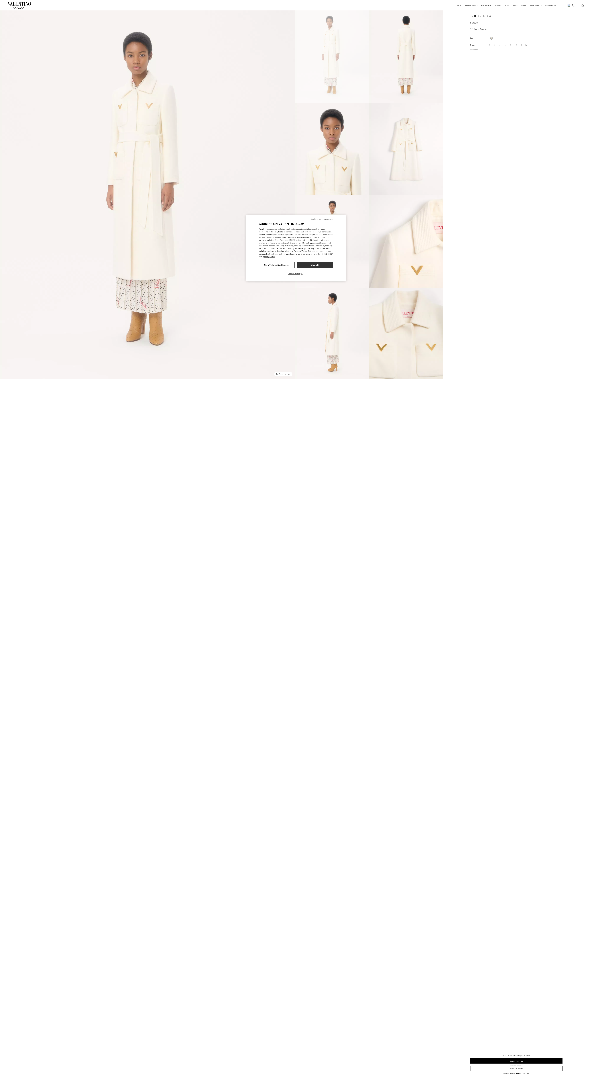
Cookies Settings (295, 273)
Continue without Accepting (322, 219)
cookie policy (327, 254)
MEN (507, 5)
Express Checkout (516, 1066)
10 (516, 45)
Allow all (315, 265)
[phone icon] (573, 5)
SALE (459, 5)
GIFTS (523, 5)
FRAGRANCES (536, 5)
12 (521, 45)
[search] (568, 5)
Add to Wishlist (480, 29)
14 (526, 45)
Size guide (474, 49)
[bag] (582, 5)
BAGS (515, 5)
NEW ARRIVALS (471, 5)
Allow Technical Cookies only (276, 265)
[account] (578, 5)
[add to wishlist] (471, 28)
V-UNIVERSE (550, 5)
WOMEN (498, 5)
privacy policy (269, 256)
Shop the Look (284, 374)
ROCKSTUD (486, 5)
